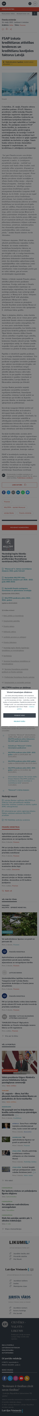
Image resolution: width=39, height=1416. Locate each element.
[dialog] (19, 708)
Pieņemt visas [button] (19, 715)
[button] (19, 721)
